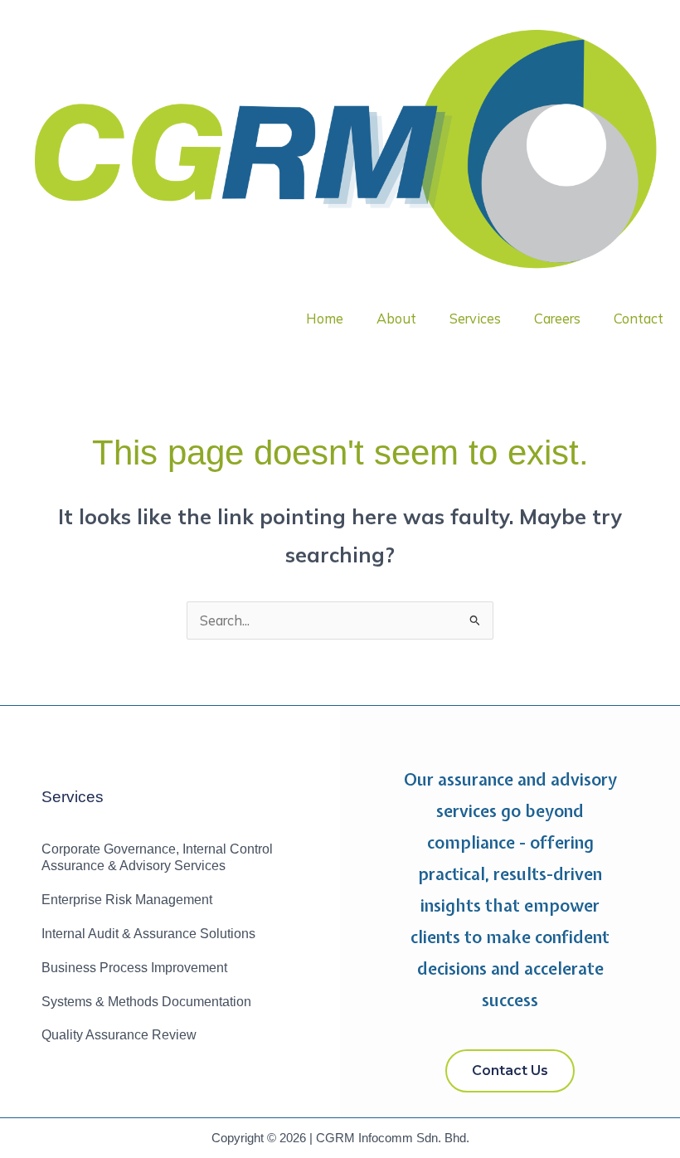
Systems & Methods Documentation (146, 1002)
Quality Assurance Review (119, 1035)
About (396, 318)
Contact (638, 318)
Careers (557, 318)
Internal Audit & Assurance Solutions (148, 934)
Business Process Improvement (134, 968)
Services (475, 318)
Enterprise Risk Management (126, 900)
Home (324, 318)
